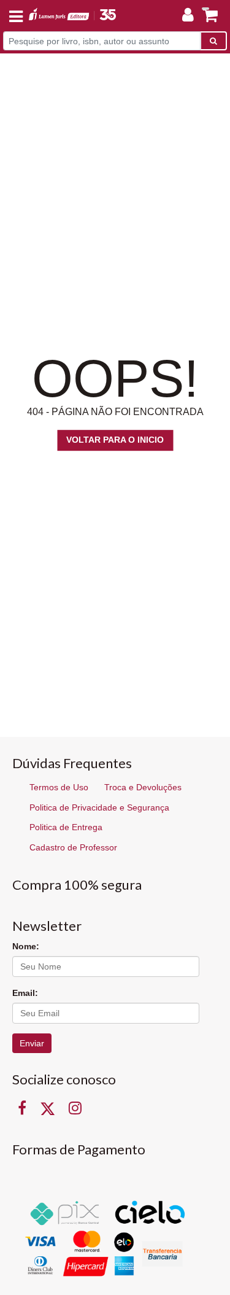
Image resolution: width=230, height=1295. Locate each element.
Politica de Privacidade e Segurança (99, 807)
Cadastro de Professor (73, 847)
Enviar (32, 1043)
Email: (25, 993)
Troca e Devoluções (143, 787)
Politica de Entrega (65, 827)
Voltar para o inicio (115, 440)
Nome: (25, 946)
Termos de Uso (58, 787)
